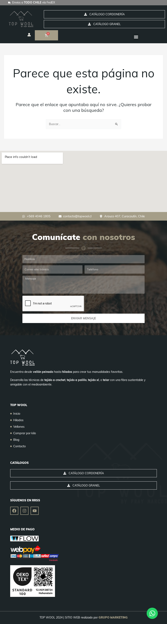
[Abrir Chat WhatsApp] (152, 613)
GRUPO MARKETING (113, 617)
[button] (136, 37)
